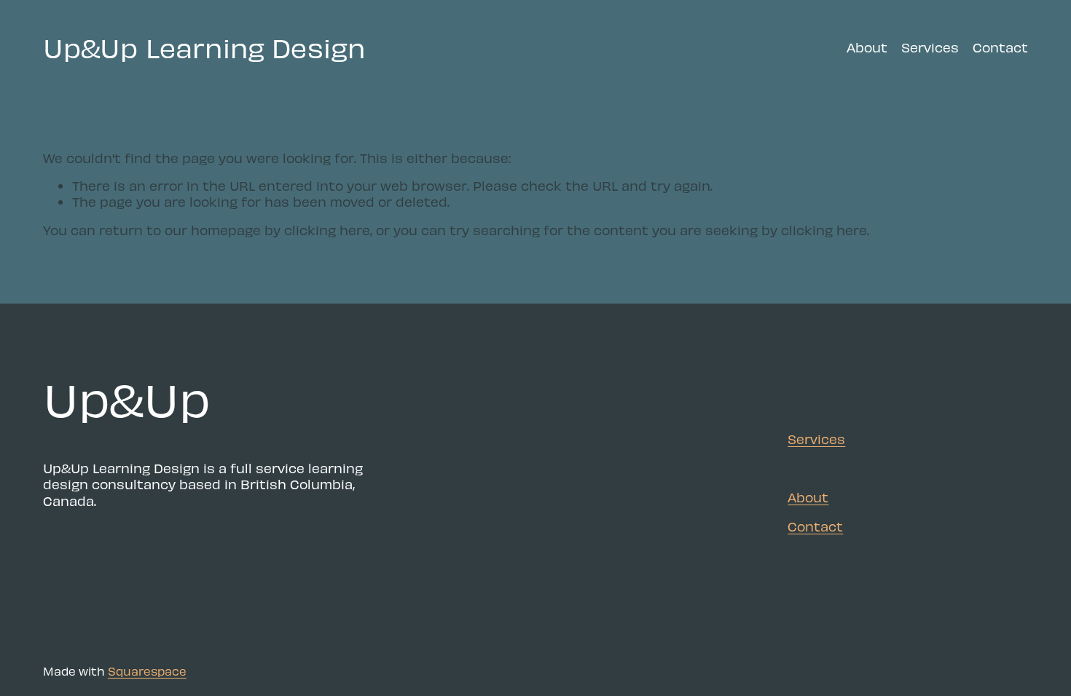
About (867, 47)
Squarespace (147, 671)
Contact (1000, 47)
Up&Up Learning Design (204, 47)
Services (930, 47)
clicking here (327, 229)
